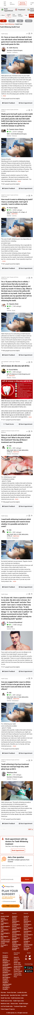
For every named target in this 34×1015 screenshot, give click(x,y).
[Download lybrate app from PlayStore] (28, 968)
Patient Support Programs (8, 1009)
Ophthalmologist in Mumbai (16, 945)
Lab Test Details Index (7, 1006)
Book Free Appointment (22, 3)
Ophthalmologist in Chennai (28, 945)
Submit (27, 879)
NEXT (29, 829)
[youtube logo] (30, 959)
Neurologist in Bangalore (6, 978)
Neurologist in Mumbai (16, 938)
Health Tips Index (5, 998)
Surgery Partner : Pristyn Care (18, 967)
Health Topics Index (18, 1000)
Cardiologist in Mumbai (16, 925)
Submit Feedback (9, 103)
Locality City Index (22, 992)
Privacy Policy (17, 973)
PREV (4, 829)
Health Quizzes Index (6, 1000)
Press (15, 976)
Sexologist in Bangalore (6, 988)
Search (32, 15)
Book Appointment (26, 103)
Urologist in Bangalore (6, 981)
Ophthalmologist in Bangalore (7, 984)
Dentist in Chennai (26, 917)
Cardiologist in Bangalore (6, 964)
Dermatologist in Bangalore (7, 974)
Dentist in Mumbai (14, 917)
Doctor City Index (11, 992)
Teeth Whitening (9, 24)
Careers (16, 961)
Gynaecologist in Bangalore (7, 968)
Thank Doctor (9, 424)
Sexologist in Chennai (27, 948)
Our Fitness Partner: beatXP (18, 970)
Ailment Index (14, 1003)
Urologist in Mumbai (15, 942)
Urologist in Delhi (5, 940)
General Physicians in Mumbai (15, 921)
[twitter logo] (30, 957)
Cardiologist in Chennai (27, 925)
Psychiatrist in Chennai (27, 932)
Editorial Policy (18, 975)
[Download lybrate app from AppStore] (28, 972)
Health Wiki (24, 995)
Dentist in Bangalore (5, 956)
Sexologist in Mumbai (15, 948)
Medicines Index (5, 1003)
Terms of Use (17, 964)
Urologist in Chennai (27, 942)
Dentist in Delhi (5, 916)
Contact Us (17, 959)
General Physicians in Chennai (27, 921)
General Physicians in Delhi (4, 919)
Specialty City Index (15, 995)
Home (1, 24)
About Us (16, 957)
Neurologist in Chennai (27, 938)
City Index (3, 992)
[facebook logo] (26, 957)
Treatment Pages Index (20, 1006)
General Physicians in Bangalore (6, 960)
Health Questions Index (17, 998)
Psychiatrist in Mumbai (16, 932)
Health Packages (23, 1003)
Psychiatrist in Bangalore (6, 971)
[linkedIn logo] (26, 959)
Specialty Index (5, 995)
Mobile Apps (17, 962)
